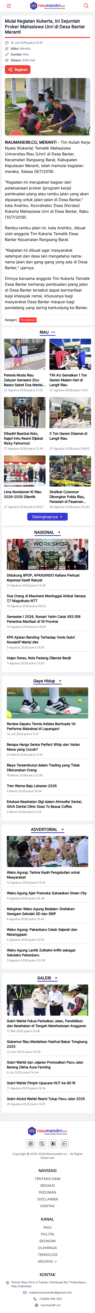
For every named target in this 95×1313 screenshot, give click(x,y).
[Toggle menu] (9, 6)
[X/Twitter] (42, 1143)
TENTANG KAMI (48, 1179)
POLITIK (47, 1234)
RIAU (48, 1227)
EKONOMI (47, 1241)
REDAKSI (47, 1185)
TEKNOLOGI (47, 1254)
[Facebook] (53, 1143)
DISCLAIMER (47, 1199)
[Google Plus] (64, 1143)
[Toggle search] (86, 6)
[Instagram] (30, 1143)
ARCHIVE (45, 1261)
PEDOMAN (47, 1192)
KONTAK (47, 1206)
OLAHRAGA (47, 1248)
